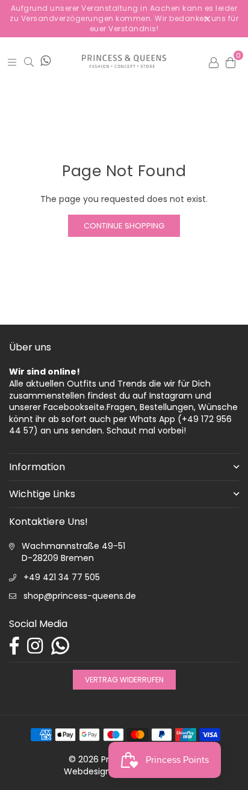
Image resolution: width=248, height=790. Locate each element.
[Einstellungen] (213, 61)
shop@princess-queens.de (79, 596)
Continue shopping (124, 225)
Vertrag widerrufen (124, 680)
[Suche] (28, 62)
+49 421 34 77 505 (61, 577)
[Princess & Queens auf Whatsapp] (45, 61)
